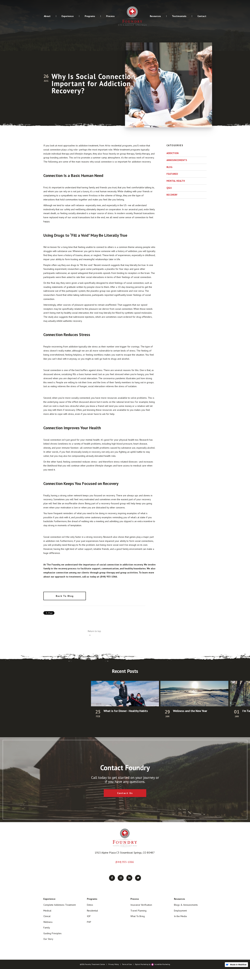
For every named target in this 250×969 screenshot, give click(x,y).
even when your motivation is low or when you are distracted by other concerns (84, 507)
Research (144, 439)
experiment (60, 268)
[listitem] (125, 703)
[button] (47, 16)
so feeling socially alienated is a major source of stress (85, 213)
